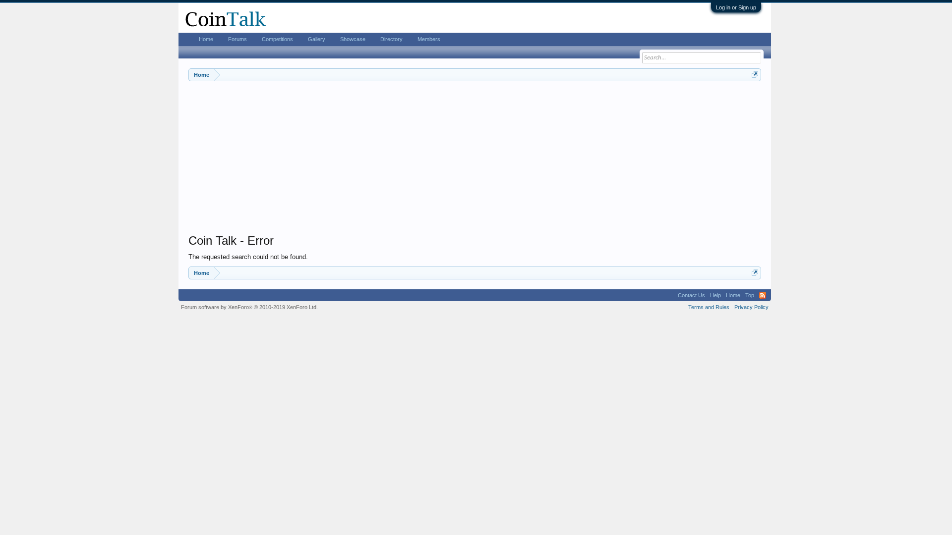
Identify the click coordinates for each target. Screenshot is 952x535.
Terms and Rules (708, 307)
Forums (237, 39)
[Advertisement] (474, 164)
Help (715, 295)
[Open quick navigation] (755, 74)
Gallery (316, 39)
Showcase (352, 39)
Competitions (277, 39)
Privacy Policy (751, 307)
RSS (762, 295)
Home (206, 39)
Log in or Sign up (736, 7)
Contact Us (691, 295)
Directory (391, 39)
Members (428, 39)
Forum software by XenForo (249, 307)
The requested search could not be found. (248, 257)
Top (749, 295)
